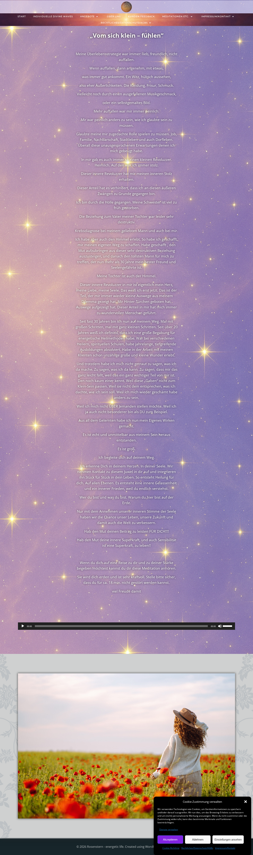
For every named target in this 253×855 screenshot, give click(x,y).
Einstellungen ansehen (228, 839)
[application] (126, 626)
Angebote (87, 16)
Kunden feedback (141, 16)
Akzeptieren (170, 839)
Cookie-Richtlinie (170, 848)
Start (22, 16)
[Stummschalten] (220, 626)
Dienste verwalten (168, 829)
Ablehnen (197, 839)
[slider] (228, 625)
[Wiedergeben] (23, 626)
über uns (114, 16)
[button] (245, 801)
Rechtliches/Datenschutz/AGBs (197, 848)
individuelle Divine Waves (53, 16)
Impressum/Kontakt (225, 848)
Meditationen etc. (175, 16)
